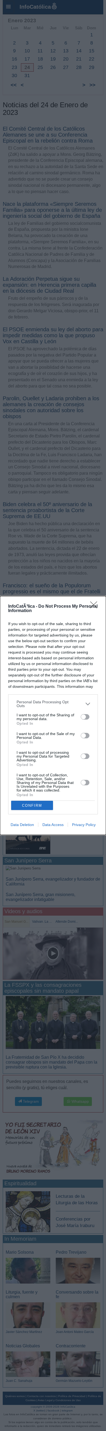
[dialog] (53, 715)
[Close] (95, 606)
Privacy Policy (84, 824)
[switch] (85, 717)
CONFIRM (32, 805)
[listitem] (53, 704)
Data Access (53, 824)
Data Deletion (22, 824)
